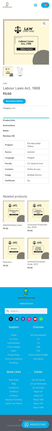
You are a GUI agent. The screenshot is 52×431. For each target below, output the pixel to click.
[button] (35, 5)
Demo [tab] (6, 130)
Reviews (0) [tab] (9, 136)
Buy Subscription (14, 101)
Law (5, 83)
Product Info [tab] (9, 120)
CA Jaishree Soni (35, 163)
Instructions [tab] (9, 125)
